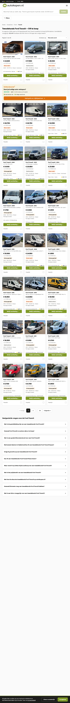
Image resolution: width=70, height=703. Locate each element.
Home (3, 25)
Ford (15, 25)
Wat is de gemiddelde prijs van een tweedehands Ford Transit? (24, 424)
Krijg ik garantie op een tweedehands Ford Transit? (20, 452)
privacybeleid (32, 700)
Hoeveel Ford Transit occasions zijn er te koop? (19, 431)
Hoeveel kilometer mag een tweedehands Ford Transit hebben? (24, 486)
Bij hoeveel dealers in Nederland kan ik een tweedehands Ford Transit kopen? (29, 445)
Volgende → (47, 411)
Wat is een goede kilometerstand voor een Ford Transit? (22, 438)
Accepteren (62, 699)
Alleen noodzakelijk (49, 699)
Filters (8, 18)
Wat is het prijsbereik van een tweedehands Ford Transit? (22, 472)
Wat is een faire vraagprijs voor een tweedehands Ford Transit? (24, 493)
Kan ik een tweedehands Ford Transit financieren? (20, 459)
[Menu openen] (67, 5)
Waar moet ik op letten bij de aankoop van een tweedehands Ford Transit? (28, 465)
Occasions (10, 25)
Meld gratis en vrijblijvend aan (34, 98)
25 (40, 411)
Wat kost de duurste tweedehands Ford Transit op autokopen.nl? (25, 479)
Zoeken (63, 12)
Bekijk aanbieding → (12, 75)
